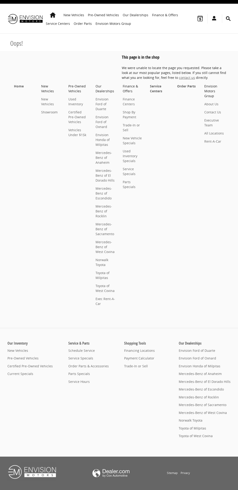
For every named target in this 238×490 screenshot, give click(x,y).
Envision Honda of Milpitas (103, 140)
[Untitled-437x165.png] (31, 471)
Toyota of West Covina (196, 436)
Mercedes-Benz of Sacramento (105, 229)
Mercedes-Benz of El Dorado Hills (105, 175)
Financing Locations (139, 350)
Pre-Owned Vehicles (103, 15)
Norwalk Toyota (190, 420)
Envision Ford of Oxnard (102, 122)
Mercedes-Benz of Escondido (104, 193)
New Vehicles (73, 15)
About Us (211, 104)
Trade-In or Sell (136, 366)
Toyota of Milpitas (192, 428)
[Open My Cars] (213, 18)
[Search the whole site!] (228, 18)
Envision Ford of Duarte (102, 104)
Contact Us (212, 112)
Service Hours (79, 381)
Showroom (49, 112)
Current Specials (20, 374)
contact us (187, 77)
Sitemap (172, 473)
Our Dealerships (135, 15)
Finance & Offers (165, 15)
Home (19, 86)
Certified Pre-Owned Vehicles (77, 117)
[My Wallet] (200, 18)
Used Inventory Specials (130, 156)
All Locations (214, 133)
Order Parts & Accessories (88, 366)
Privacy (185, 473)
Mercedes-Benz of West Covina (105, 247)
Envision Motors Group (113, 23)
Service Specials (80, 358)
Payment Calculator (139, 358)
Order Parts (83, 23)
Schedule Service (81, 350)
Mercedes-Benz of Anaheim (104, 158)
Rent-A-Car (212, 141)
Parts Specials (79, 374)
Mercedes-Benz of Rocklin (104, 211)
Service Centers (58, 23)
